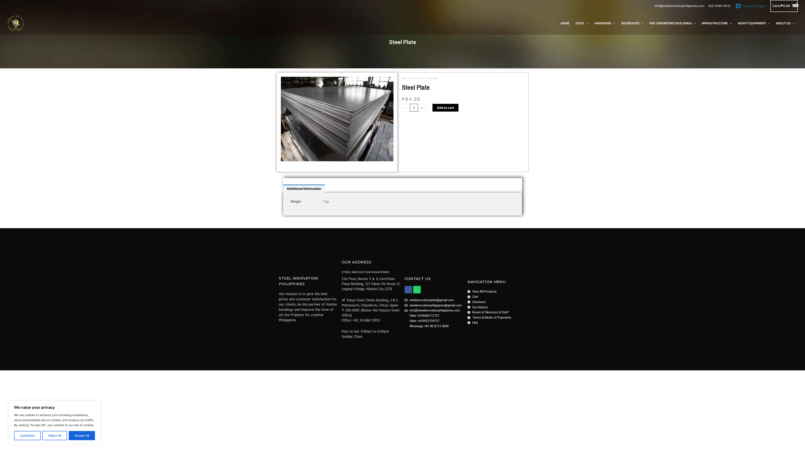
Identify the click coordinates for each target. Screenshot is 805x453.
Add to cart (445, 108)
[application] (587, 23)
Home (404, 78)
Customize (27, 435)
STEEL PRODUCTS (417, 78)
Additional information (304, 189)
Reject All (54, 435)
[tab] (304, 189)
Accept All (82, 435)
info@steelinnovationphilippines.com (679, 6)
